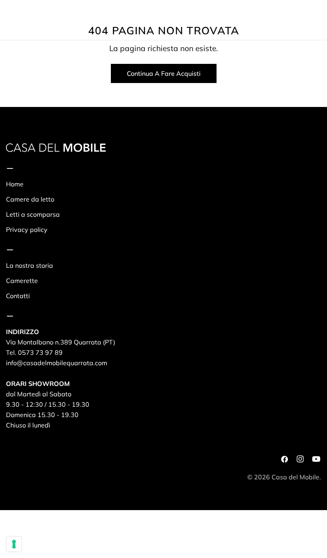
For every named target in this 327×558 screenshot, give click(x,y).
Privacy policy (26, 229)
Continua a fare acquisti (164, 73)
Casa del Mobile (295, 477)
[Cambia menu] (9, 20)
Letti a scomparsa (33, 214)
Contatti (18, 296)
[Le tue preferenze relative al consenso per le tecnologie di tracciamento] (14, 544)
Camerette (22, 281)
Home (15, 184)
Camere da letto (30, 199)
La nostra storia (29, 265)
